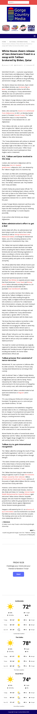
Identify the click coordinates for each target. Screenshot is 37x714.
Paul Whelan (12, 280)
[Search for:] (18, 2)
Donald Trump (20, 115)
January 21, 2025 (8, 65)
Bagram (21, 393)
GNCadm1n (19, 65)
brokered (22, 87)
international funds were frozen (14, 479)
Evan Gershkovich (14, 289)
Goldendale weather (19, 633)
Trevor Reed (20, 282)
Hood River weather (19, 706)
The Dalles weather (19, 670)
